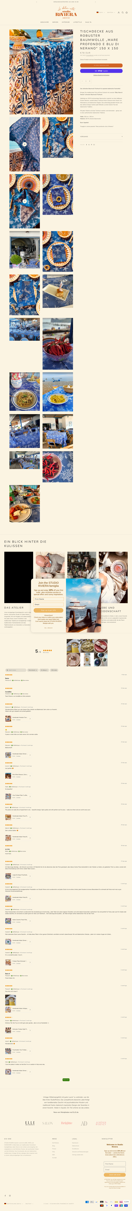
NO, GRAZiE (49, 628)
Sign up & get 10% (48, 610)
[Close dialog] (99, 580)
